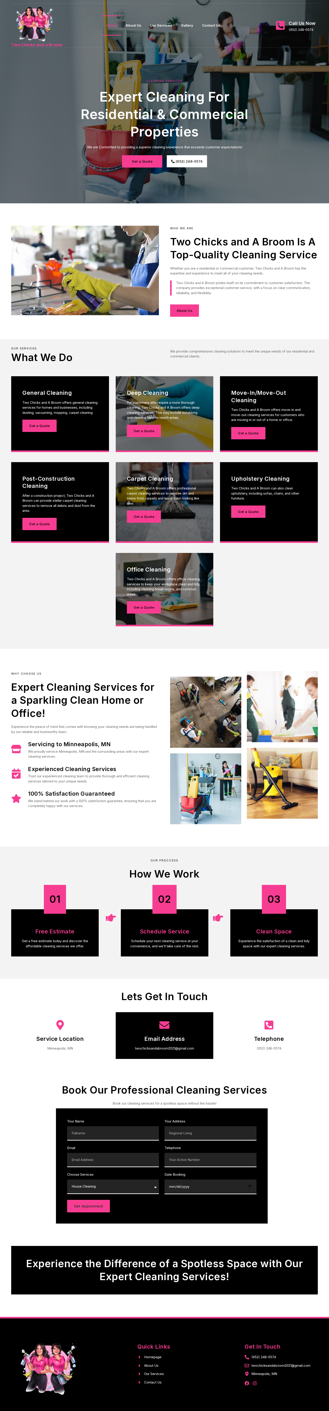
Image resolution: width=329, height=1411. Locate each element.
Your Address (174, 1121)
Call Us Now (302, 23)
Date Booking (174, 1175)
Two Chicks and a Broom (36, 44)
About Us (133, 25)
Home (112, 25)
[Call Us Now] (280, 25)
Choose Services (80, 1175)
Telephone (172, 1148)
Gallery (187, 25)
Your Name (75, 1121)
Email (71, 1148)
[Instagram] (254, 1383)
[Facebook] (247, 1383)
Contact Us (211, 25)
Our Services (161, 25)
